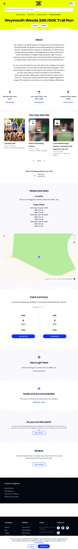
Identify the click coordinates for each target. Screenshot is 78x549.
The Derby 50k (9, 143)
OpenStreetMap (62, 279)
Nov (8, 121)
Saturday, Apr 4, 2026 (39, 222)
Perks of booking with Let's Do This (39, 171)
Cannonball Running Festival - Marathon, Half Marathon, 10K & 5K (62, 146)
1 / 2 (39, 161)
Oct (57, 121)
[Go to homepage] (39, 3)
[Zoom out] (74, 238)
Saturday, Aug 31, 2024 (39, 208)
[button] (39, 257)
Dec (33, 121)
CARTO (54, 279)
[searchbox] (39, 10)
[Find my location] (74, 242)
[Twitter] (63, 530)
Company (8, 522)
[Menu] (15, 3)
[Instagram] (68, 530)
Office (41, 522)
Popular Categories (12, 483)
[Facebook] (59, 530)
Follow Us (60, 522)
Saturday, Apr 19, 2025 (39, 215)
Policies (25, 522)
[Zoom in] (74, 235)
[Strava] (59, 535)
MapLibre (47, 279)
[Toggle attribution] (74, 279)
